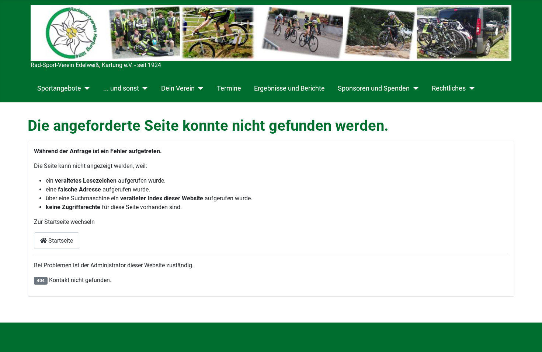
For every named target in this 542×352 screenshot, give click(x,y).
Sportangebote (59, 88)
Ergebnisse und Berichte (289, 88)
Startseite (60, 240)
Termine (229, 88)
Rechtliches (449, 88)
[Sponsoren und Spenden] (414, 88)
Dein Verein (178, 88)
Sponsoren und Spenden (374, 88)
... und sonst (121, 88)
